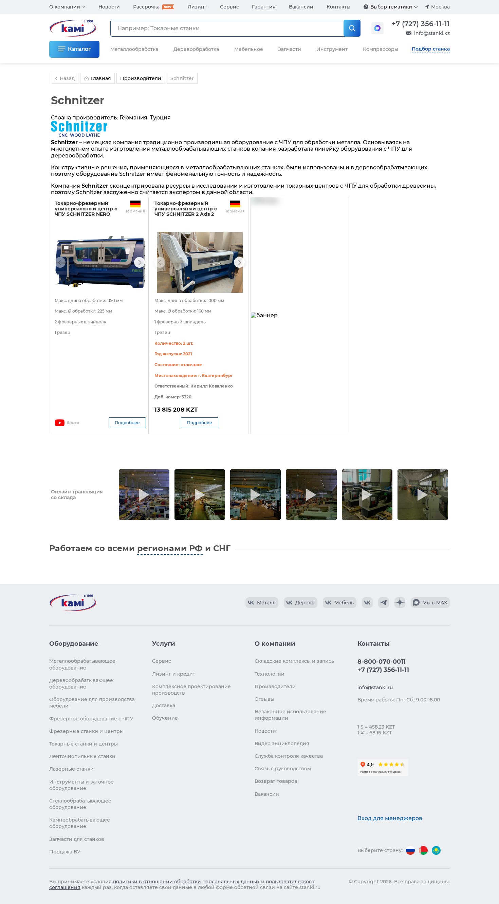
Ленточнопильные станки (82, 756)
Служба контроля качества (289, 756)
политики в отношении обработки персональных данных (186, 882)
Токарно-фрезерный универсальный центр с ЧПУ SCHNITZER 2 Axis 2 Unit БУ (185, 211)
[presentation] (60, 262)
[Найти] (352, 28)
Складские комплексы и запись (294, 661)
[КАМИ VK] (367, 602)
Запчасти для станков (76, 839)
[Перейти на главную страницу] (72, 602)
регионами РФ (170, 548)
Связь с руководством (283, 769)
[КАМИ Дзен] (399, 602)
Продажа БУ (64, 852)
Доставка (163, 705)
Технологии (269, 674)
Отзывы (264, 699)
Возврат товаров (276, 781)
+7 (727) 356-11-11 (421, 24)
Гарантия (264, 7)
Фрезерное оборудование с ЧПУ (91, 719)
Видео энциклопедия (282, 743)
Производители (275, 686)
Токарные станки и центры (83, 744)
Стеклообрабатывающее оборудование (80, 804)
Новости (109, 7)
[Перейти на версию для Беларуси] (423, 850)
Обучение (165, 718)
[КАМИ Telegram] (383, 602)
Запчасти (289, 49)
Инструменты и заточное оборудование (81, 785)
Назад (67, 78)
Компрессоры (380, 49)
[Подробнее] (366, 6)
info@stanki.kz (432, 33)
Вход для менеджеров (389, 818)
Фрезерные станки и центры (86, 731)
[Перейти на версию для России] (410, 850)
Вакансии (301, 7)
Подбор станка (431, 49)
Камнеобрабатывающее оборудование (79, 823)
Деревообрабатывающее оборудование (81, 683)
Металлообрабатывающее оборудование (82, 664)
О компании (64, 7)
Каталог (79, 49)
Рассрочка (146, 7)
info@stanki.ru (375, 687)
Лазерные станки (71, 769)
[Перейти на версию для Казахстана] (436, 850)
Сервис (229, 7)
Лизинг (197, 7)
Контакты (338, 7)
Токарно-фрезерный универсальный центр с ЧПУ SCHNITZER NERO (86, 209)
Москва (440, 7)
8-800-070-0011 (381, 661)
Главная (101, 78)
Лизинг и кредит (173, 674)
